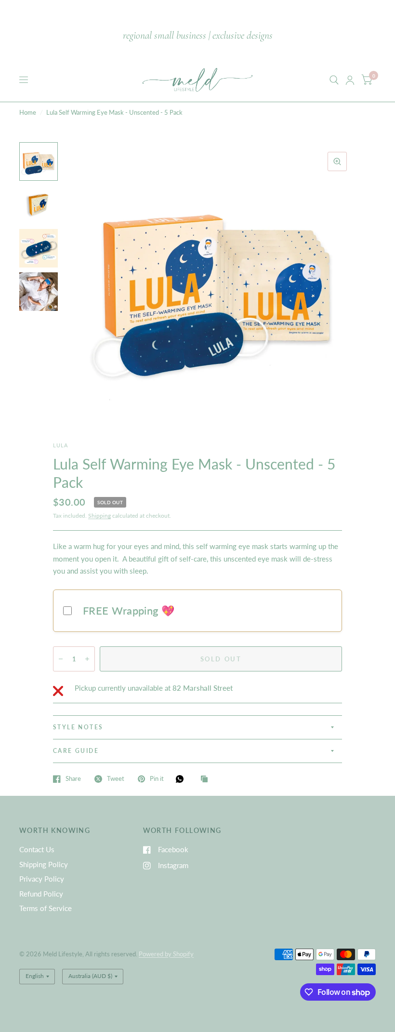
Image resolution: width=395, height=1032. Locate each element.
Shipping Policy (43, 864)
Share (73, 779)
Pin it (157, 779)
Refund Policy (41, 893)
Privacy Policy (41, 878)
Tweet (115, 779)
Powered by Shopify (166, 954)
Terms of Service (45, 908)
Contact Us (36, 849)
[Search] (334, 80)
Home (27, 112)
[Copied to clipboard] (206, 779)
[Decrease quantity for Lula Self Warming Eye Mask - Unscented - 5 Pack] (60, 659)
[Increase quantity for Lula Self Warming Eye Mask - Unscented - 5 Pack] (87, 659)
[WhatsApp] (182, 779)
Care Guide (76, 750)
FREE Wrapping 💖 (129, 610)
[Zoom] (337, 161)
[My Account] (350, 80)
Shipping (99, 515)
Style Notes (78, 727)
